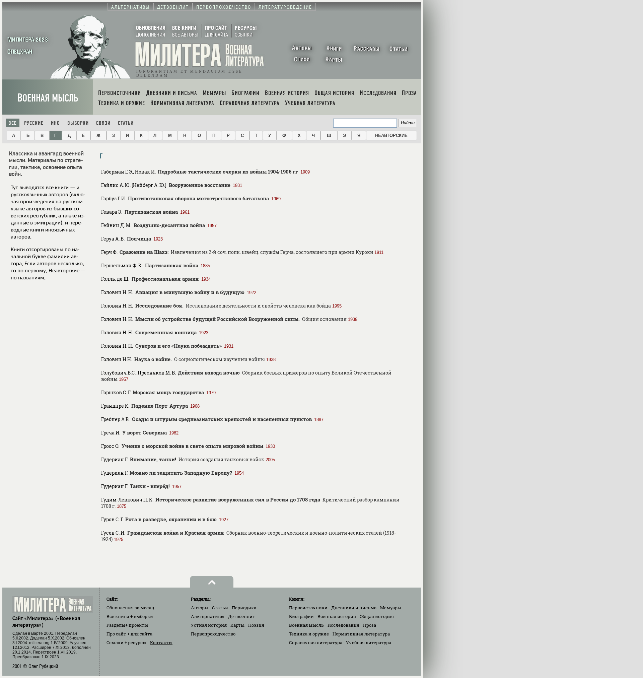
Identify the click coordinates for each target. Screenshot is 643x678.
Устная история (209, 625)
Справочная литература (315, 642)
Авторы (199, 608)
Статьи (126, 123)
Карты (237, 625)
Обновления (130, 608)
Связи (103, 123)
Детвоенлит (241, 616)
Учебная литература (368, 642)
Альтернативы (207, 616)
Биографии (301, 616)
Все (12, 123)
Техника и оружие (309, 634)
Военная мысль (47, 98)
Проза (369, 625)
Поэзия (256, 625)
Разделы (127, 625)
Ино (55, 123)
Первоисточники (308, 608)
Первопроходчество (213, 634)
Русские (34, 123)
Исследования (343, 625)
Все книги (129, 616)
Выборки (78, 123)
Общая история (377, 616)
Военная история (336, 616)
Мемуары (390, 608)
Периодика (244, 608)
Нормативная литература (361, 634)
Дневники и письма (353, 608)
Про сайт (129, 634)
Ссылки (126, 642)
